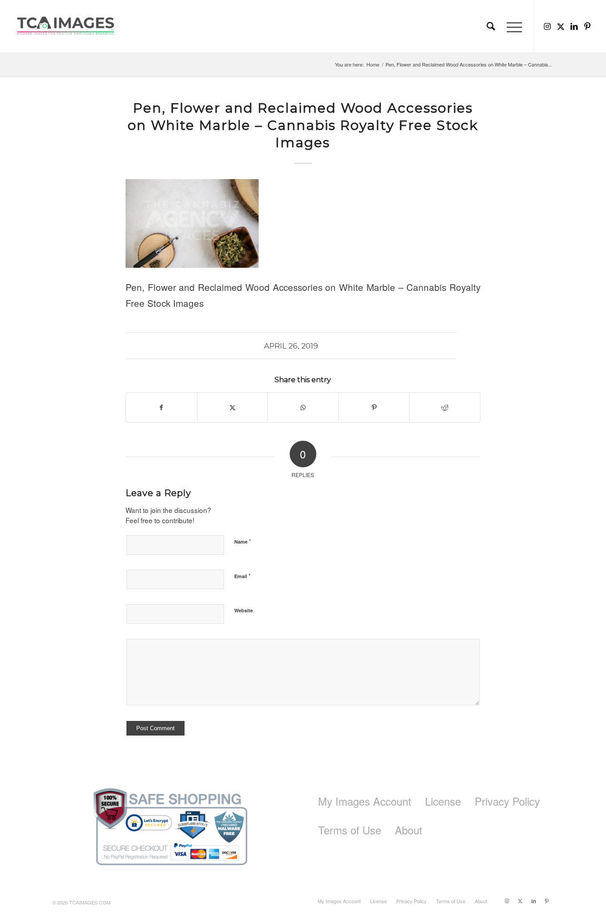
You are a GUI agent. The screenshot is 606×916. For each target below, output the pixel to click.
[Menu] (511, 26)
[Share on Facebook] (161, 407)
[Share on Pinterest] (374, 407)
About (408, 830)
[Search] (491, 26)
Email (242, 576)
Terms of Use (349, 830)
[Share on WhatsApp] (303, 407)
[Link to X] (560, 25)
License (443, 801)
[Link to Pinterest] (587, 25)
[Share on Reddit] (444, 407)
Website (243, 610)
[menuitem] (491, 26)
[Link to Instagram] (547, 25)
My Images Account (364, 801)
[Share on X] (232, 407)
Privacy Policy (507, 801)
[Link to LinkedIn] (574, 25)
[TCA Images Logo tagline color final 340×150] (65, 26)
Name (242, 541)
